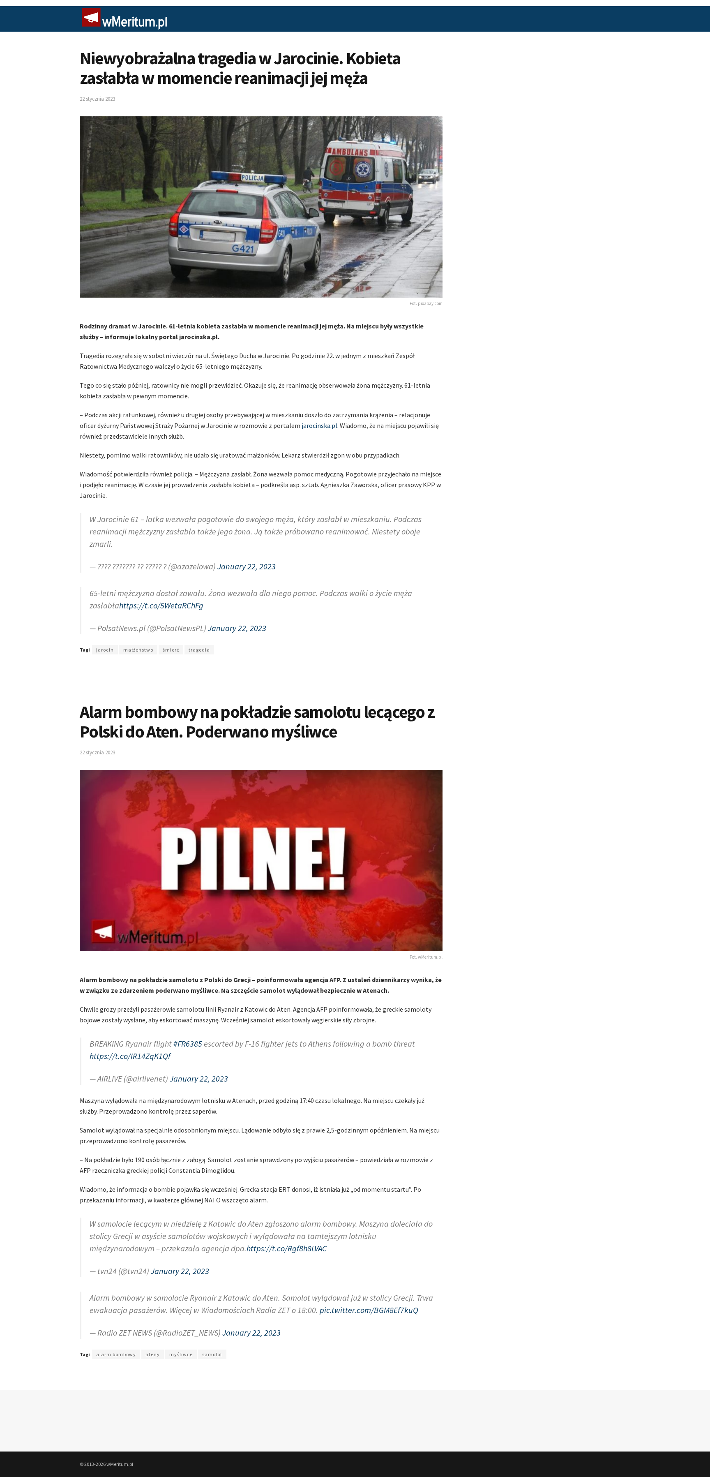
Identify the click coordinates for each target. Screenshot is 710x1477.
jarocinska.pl (319, 425)
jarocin (105, 641)
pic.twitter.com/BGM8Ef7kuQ (369, 1289)
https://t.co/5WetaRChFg (161, 597)
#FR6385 (187, 1031)
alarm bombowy (116, 1334)
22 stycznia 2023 (97, 98)
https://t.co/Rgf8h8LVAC (287, 1232)
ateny (152, 1334)
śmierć (171, 641)
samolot (212, 1334)
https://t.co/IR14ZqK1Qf (130, 1043)
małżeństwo (138, 641)
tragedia (199, 641)
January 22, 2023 (246, 562)
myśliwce (181, 1334)
